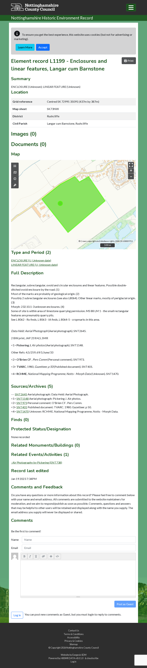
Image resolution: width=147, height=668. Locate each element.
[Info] (14, 178)
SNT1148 (22, 398)
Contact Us (73, 630)
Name (15, 539)
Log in (73, 661)
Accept (42, 47)
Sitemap (74, 644)
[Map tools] (14, 185)
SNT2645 (21, 394)
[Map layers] (14, 166)
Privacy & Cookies (74, 640)
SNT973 (21, 403)
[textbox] (78, 578)
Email (14, 547)
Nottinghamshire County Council (82, 647)
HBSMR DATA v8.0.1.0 (72, 658)
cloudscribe (92, 658)
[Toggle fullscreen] (131, 165)
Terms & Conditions (74, 634)
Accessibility (73, 637)
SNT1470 (22, 411)
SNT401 (21, 407)
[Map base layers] (14, 172)
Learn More (25, 47)
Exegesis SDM (79, 654)
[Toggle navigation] (131, 7)
